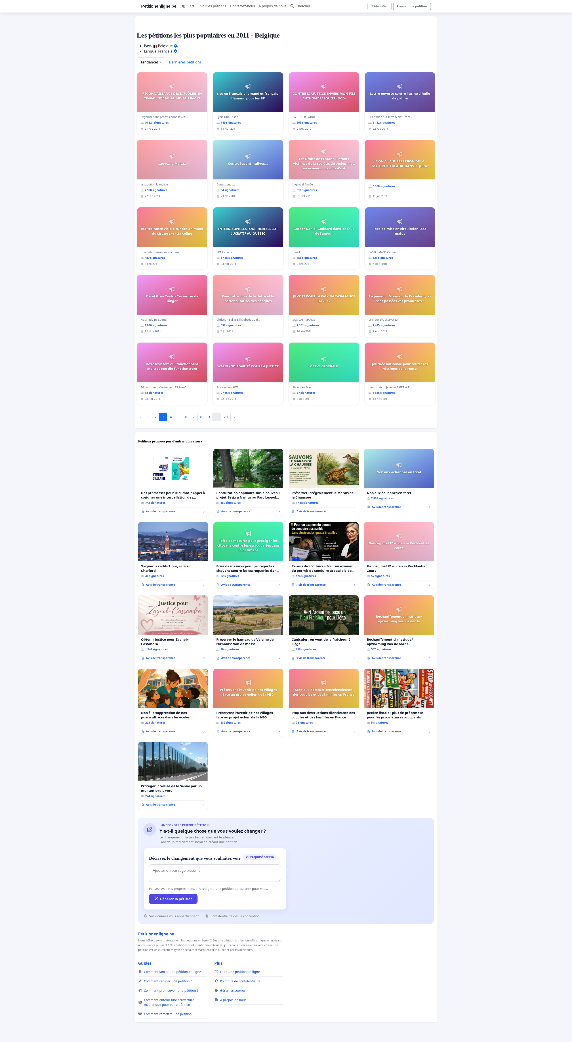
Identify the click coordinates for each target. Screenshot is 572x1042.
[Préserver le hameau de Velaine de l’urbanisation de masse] (248, 629)
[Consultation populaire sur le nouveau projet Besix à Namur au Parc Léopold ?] (248, 483)
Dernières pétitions (185, 62)
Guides (144, 963)
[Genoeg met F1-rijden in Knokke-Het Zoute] (399, 556)
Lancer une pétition (412, 6)
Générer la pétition (176, 899)
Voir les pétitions (213, 6)
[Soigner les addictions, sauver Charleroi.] (173, 556)
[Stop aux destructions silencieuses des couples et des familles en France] (324, 703)
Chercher (302, 6)
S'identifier (379, 6)
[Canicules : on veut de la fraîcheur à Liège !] (324, 629)
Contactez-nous (242, 6)
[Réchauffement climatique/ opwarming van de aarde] (399, 629)
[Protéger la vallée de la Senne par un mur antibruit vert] (173, 776)
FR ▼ (191, 6)
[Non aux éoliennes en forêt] (399, 480)
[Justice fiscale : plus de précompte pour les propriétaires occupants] (399, 703)
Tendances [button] (150, 62)
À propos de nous (272, 6)
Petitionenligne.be (158, 6)
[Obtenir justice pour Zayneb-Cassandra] (173, 629)
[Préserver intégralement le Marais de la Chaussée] (324, 483)
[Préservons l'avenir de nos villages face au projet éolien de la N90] (248, 703)
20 (226, 417)
